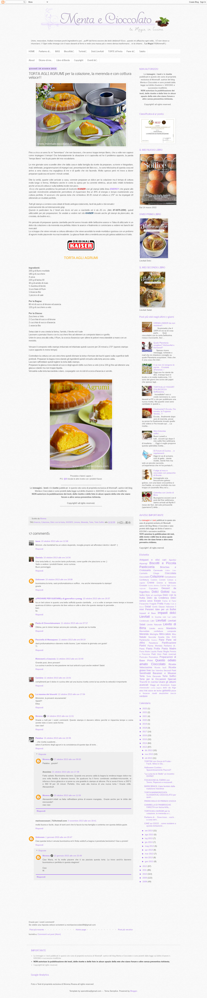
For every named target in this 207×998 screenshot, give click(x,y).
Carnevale (158, 570)
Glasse (162, 607)
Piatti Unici (156, 654)
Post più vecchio (125, 929)
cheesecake (144, 688)
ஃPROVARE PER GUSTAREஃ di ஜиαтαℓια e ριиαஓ (58, 598)
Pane (161, 639)
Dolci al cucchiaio (154, 595)
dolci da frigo (169, 688)
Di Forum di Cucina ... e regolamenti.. (164, 452)
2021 (145, 716)
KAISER (69, 522)
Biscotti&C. (69, 51)
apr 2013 (149, 850)
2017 (145, 731)
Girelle (154, 607)
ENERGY (115, 189)
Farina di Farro (169, 601)
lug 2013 (149, 838)
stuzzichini (163, 693)
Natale (142, 637)
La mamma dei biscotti (46, 694)
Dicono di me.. (45, 60)
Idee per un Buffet (165, 609)
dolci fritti (143, 690)
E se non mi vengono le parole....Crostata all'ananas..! (163, 367)
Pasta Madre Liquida (147, 652)
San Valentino (157, 671)
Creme (150, 582)
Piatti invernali (169, 654)
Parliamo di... (45, 51)
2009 (145, 878)
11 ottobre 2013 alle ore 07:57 (74, 623)
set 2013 (149, 830)
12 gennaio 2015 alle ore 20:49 (68, 856)
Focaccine (144, 604)
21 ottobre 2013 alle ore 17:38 (65, 772)
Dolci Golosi (161, 591)
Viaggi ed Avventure (160, 685)
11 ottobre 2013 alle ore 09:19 (72, 639)
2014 (145, 743)
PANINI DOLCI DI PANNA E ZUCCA (160, 801)
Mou (174, 634)
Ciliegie (156, 573)
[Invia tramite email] (118, 522)
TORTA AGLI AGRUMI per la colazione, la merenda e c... (157, 812)
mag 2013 (149, 846)
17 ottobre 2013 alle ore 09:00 (67, 759)
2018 (145, 728)
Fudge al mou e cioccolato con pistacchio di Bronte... (164, 472)
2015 (145, 739)
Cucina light (165, 586)
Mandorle (171, 628)
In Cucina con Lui (161, 617)
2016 (145, 735)
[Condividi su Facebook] (126, 522)
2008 (145, 881)
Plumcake (143, 657)
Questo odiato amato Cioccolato (157, 662)
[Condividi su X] (124, 522)
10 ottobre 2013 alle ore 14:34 (57, 557)
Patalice (39, 738)
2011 (145, 870)
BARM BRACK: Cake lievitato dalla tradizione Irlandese (159, 787)
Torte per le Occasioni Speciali (157, 679)
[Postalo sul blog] (121, 522)
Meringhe (154, 634)
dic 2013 (149, 750)
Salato (142, 51)
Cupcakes (153, 588)
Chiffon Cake (170, 570)
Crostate (143, 585)
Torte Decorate (153, 676)
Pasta (141, 648)
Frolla (160, 603)
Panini (142, 645)
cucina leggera (156, 688)
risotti (154, 693)
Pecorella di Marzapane (46, 639)
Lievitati (161, 620)
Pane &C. (131, 51)
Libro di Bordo (63, 60)
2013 (145, 747)
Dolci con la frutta (57, 522)
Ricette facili (160, 668)
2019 (145, 724)
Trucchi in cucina (148, 682)
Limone (77, 522)
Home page (81, 929)
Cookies (154, 580)
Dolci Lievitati (97, 51)
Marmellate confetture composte (157, 631)
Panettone (153, 643)
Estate (157, 600)
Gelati (148, 606)
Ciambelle (143, 573)
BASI (57, 51)
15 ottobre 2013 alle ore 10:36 (57, 738)
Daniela (39, 557)
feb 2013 (149, 857)
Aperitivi (172, 560)
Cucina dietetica (153, 585)
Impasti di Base (147, 613)
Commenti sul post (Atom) (49, 934)
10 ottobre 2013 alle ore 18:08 (59, 579)
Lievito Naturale (154, 624)
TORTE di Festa (115, 51)
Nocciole (152, 637)
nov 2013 (149, 754)
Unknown (40, 579)
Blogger (133, 991)
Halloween (170, 607)
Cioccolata (170, 573)
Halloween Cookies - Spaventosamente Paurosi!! (157, 768)
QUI (66, 479)
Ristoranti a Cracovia (45, 659)
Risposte (42, 754)
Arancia (37, 522)
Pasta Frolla (153, 648)
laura (37, 541)
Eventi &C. (92, 60)
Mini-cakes (165, 634)
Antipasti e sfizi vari (152, 559)
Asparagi (143, 563)
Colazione (45, 522)
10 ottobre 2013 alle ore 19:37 (96, 598)
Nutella (161, 637)
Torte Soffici (99, 522)
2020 (145, 720)
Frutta (167, 604)
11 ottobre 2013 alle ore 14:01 (57, 678)
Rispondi (39, 549)
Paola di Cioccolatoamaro (47, 623)
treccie (173, 693)
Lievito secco (156, 628)
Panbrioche (144, 640)
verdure (143, 696)
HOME (32, 51)
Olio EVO (171, 637)
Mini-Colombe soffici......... (159, 432)
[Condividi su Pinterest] (129, 522)
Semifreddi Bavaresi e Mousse (157, 673)
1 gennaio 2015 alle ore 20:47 (58, 837)
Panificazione (169, 642)
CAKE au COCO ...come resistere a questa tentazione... (160, 824)
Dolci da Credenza (158, 598)
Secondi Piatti (170, 670)
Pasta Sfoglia (163, 651)
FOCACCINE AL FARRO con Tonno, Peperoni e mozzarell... (159, 781)
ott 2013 (149, 758)
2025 (145, 708)
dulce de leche (155, 690)
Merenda (84, 522)
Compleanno (170, 577)
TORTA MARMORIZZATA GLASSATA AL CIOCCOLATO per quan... (160, 794)
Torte (91, 522)
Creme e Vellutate (166, 583)
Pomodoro (153, 657)
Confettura (144, 580)
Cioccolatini (144, 577)
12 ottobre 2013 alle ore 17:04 (71, 694)
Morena (39, 716)
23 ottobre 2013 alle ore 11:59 (67, 795)
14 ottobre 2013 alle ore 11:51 (60, 716)
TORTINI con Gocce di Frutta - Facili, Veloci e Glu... (158, 762)
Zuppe (173, 685)
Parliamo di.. (170, 646)
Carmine (39, 678)
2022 (145, 712)
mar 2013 (149, 854)
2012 (145, 866)
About (32, 60)
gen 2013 (149, 861)
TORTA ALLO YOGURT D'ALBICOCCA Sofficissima (163, 389)
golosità (166, 690)
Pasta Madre (169, 648)
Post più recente (36, 929)
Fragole (153, 604)
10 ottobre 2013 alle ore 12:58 (54, 541)
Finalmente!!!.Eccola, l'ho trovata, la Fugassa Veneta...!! (164, 411)
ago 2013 (149, 834)
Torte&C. (83, 51)
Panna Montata (155, 646)
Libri (152, 621)
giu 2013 (149, 842)
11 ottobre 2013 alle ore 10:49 (69, 659)
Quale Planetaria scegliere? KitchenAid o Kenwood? (163, 345)
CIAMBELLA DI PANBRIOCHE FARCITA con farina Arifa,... (157, 806)
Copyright (78, 60)
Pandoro (154, 640)
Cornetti (162, 580)
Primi (150, 660)
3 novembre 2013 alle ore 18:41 (82, 821)
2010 (145, 874)
